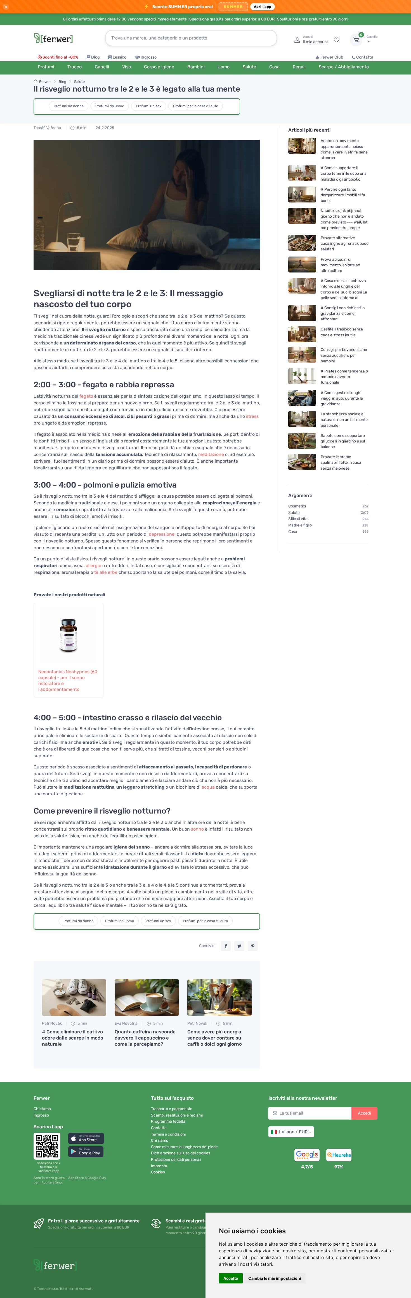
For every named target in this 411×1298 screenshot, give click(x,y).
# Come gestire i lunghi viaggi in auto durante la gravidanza (342, 398)
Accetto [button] (230, 1278)
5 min (81, 127)
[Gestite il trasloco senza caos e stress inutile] (302, 334)
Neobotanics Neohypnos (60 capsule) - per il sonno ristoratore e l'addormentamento (67, 680)
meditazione (211, 454)
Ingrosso (149, 57)
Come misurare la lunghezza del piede (184, 1147)
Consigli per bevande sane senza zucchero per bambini (344, 355)
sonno (197, 829)
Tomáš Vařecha (47, 127)
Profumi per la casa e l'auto (195, 106)
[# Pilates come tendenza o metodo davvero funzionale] (302, 376)
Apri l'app (262, 6)
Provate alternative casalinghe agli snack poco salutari (345, 243)
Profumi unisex (148, 106)
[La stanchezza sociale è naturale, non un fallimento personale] (302, 419)
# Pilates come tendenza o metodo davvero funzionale (344, 377)
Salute (79, 82)
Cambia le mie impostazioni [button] (274, 1278)
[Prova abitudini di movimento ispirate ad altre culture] (302, 264)
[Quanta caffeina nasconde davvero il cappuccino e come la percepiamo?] (147, 997)
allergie (93, 565)
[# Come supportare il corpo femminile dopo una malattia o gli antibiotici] (302, 173)
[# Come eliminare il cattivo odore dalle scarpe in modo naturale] (74, 997)
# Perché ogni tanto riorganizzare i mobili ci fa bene (343, 195)
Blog (95, 57)
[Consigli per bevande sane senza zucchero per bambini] (302, 355)
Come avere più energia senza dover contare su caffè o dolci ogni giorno (214, 1038)
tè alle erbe (105, 572)
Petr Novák (52, 1023)
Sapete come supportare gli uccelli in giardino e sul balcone (343, 441)
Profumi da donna (69, 106)
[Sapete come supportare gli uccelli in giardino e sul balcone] (302, 441)
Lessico (119, 57)
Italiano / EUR (293, 1131)
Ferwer (45, 82)
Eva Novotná (126, 1023)
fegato (86, 396)
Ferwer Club (331, 57)
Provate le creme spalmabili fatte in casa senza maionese (341, 462)
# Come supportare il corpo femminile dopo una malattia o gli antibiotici (344, 173)
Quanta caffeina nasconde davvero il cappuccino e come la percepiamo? (145, 1038)
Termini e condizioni (168, 1134)
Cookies (158, 1172)
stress (252, 416)
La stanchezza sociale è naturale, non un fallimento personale (344, 420)
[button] (86, 1138)
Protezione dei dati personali (176, 1159)
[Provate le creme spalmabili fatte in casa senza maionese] (302, 462)
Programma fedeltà (168, 1121)
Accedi (364, 1113)
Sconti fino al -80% (60, 57)
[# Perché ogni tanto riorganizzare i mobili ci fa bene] (302, 195)
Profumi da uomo (109, 106)
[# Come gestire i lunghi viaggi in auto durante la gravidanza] (302, 398)
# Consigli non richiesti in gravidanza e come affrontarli (343, 313)
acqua (208, 787)
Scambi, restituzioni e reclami (177, 1115)
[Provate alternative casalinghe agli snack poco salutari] (302, 243)
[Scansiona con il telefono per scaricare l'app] (49, 1146)
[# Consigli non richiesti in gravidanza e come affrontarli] (302, 313)
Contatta (364, 57)
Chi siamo (42, 1108)
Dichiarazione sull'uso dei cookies (180, 1153)
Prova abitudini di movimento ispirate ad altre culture (340, 265)
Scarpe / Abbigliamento (344, 66)
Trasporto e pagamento (171, 1108)
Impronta (159, 1166)
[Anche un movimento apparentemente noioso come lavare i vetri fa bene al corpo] (302, 149)
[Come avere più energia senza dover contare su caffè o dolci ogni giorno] (219, 997)
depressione (161, 534)
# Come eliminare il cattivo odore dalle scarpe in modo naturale (72, 1038)
